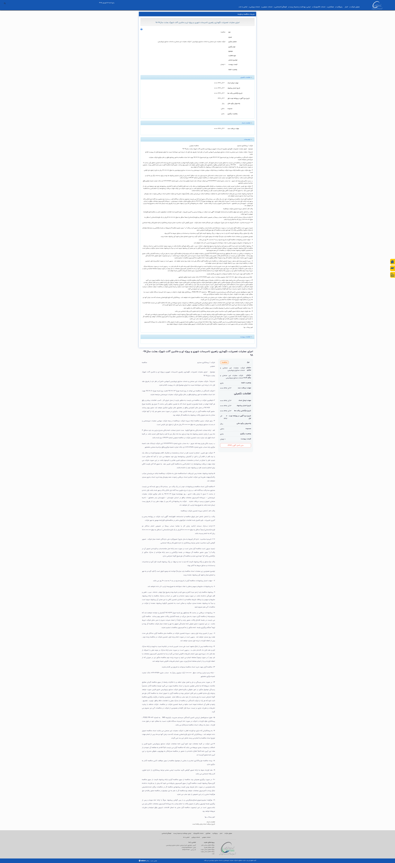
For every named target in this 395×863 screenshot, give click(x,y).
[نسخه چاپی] (141, 29)
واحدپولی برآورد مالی (234, 103)
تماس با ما (243, 6)
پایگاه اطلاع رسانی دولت (207, 849)
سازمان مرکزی (232, 41)
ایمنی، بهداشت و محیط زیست (300, 6)
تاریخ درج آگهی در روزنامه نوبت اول (239, 98)
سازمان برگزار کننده (247, 376)
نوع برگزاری (231, 46)
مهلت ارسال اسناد (233, 83)
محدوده (230, 108)
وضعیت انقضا (232, 69)
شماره (230, 37)
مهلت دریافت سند (233, 128)
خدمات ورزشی (255, 6)
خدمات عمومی (267, 6)
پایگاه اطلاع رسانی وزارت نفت (207, 852)
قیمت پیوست (232, 64)
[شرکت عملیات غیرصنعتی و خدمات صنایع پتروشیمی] (377, 5)
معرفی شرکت (355, 6)
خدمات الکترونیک (319, 6)
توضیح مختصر (232, 60)
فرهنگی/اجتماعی (281, 6)
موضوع (230, 51)
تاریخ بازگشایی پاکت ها (235, 93)
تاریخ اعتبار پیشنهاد (234, 88)
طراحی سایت (153, 861)
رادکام (147, 861)
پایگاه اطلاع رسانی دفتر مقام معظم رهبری (207, 846)
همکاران (331, 6)
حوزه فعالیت (232, 55)
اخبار (346, 6)
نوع (229, 32)
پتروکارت (339, 6)
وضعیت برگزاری (232, 113)
